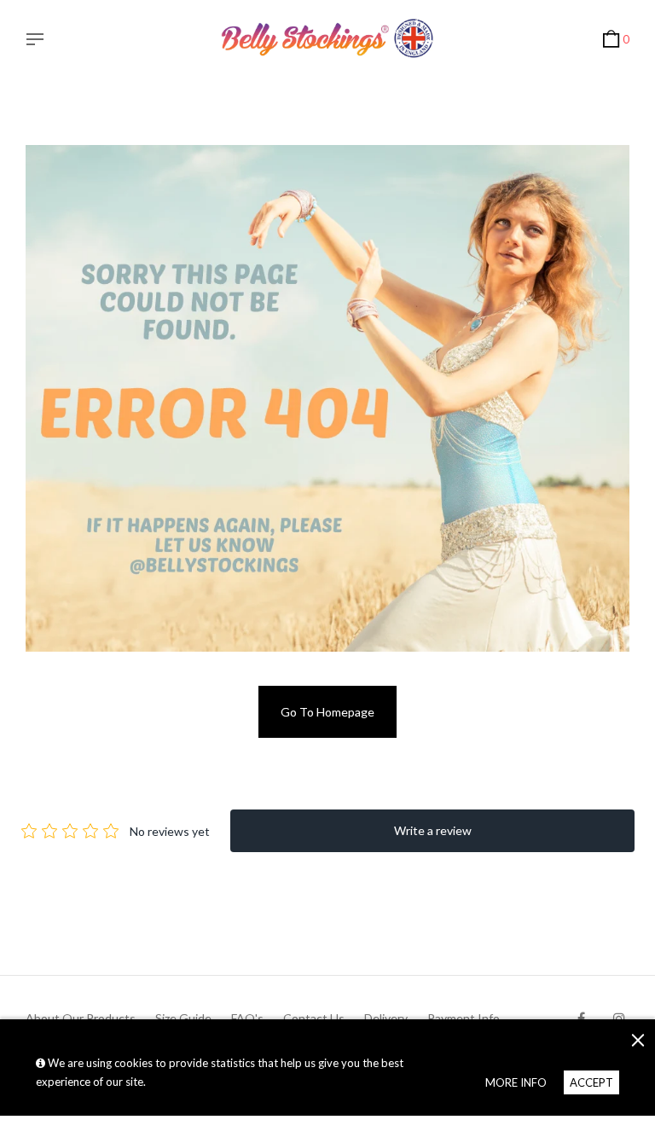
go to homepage (327, 712)
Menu (39, 40)
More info (516, 1082)
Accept (591, 1082)
